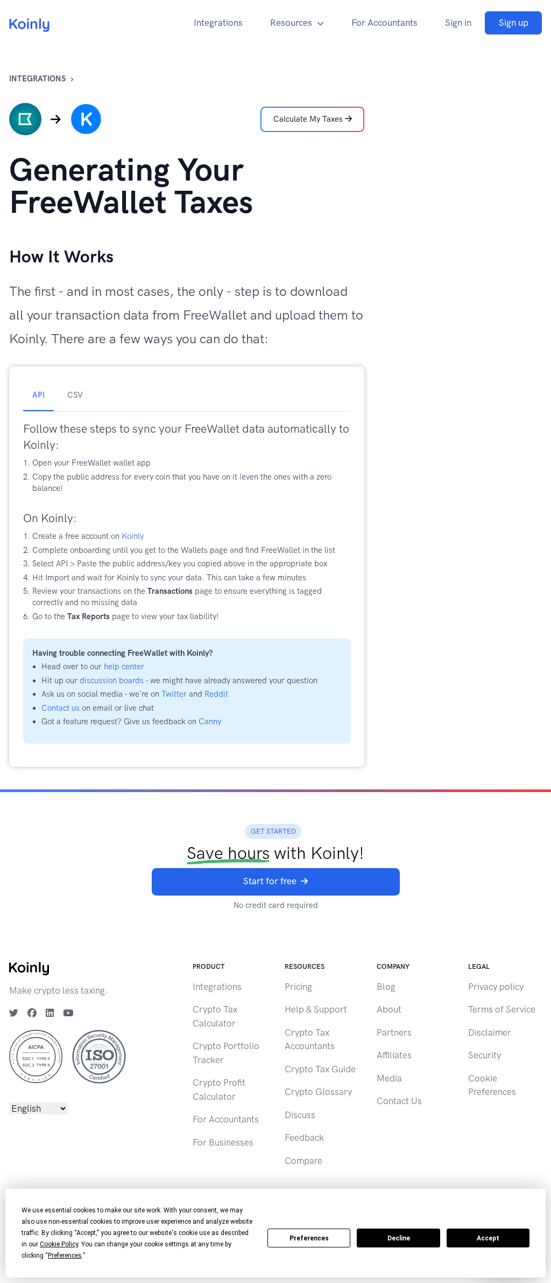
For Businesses (223, 1142)
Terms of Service (501, 1009)
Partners (394, 1032)
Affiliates (394, 1055)
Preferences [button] (65, 1255)
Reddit (216, 694)
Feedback (304, 1137)
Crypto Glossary (318, 1091)
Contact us (60, 708)
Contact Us (399, 1100)
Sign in (458, 22)
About (389, 1009)
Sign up (513, 22)
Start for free (269, 881)
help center (124, 666)
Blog (386, 986)
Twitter (174, 694)
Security (484, 1055)
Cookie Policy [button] (59, 1244)
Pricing (298, 986)
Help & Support (316, 1009)
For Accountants (384, 22)
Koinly (133, 536)
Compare (303, 1160)
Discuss (300, 1114)
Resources (291, 22)
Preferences (309, 1238)
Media (389, 1078)
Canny (210, 721)
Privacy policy (496, 986)
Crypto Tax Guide (320, 1069)
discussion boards (112, 680)
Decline (398, 1238)
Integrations (218, 22)
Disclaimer (489, 1032)
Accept (488, 1238)
